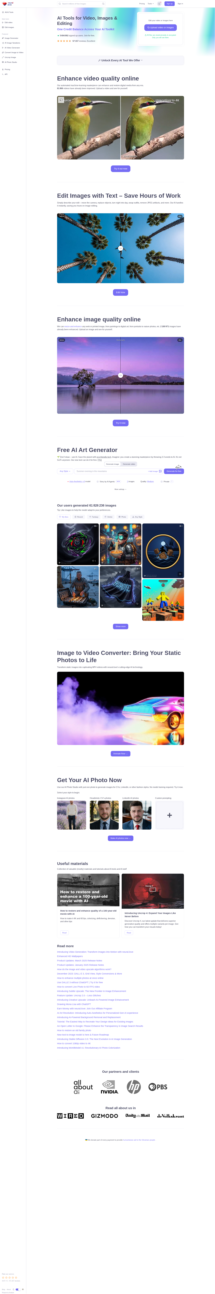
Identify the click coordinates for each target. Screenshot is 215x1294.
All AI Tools (9, 12)
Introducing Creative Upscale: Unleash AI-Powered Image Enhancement (93, 1000)
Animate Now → (120, 754)
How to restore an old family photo (74, 1030)
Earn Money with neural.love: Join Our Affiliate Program (84, 1008)
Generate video (129, 464)
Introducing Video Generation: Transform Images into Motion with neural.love (95, 952)
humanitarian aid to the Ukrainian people (139, 1140)
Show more (121, 626)
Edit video (8, 22)
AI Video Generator (12, 48)
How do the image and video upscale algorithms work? (84, 969)
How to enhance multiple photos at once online (80, 978)
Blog (3, 1289)
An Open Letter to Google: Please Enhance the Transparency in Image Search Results (100, 1026)
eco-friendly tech (104, 457)
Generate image (112, 464)
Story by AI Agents (107, 482)
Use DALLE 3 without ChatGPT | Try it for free (80, 982)
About (9, 1289)
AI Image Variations (12, 43)
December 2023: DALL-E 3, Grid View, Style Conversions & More (89, 973)
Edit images (9, 27)
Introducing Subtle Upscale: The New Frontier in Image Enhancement (91, 991)
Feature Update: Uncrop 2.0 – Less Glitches (79, 995)
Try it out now (120, 168)
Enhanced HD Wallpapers (70, 956)
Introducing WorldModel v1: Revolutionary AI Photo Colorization (88, 1048)
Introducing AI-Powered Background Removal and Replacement (89, 1017)
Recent (80, 517)
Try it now (120, 423)
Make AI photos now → (120, 838)
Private (166, 482)
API (6, 74)
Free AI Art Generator (87, 450)
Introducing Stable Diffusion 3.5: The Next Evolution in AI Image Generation (94, 1039)
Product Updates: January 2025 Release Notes (80, 965)
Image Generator (11, 38)
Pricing (142, 4)
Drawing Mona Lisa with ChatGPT (74, 1004)
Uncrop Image (10, 57)
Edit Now (120, 292)
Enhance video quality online (98, 78)
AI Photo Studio (11, 62)
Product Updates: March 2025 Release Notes (79, 960)
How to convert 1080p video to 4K (74, 1043)
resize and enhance (73, 326)
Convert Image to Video (14, 52)
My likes (64, 517)
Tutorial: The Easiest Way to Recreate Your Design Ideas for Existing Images (95, 1021)
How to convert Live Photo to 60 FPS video (78, 987)
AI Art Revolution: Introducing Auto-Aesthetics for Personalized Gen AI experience (97, 1013)
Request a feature (8, 1293)
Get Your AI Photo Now (89, 780)
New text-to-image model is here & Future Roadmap (83, 1035)
